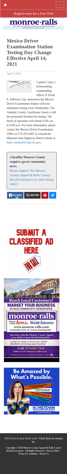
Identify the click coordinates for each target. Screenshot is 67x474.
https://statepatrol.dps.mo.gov (24, 142)
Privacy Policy (52, 450)
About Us (44, 453)
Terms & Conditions (28, 453)
